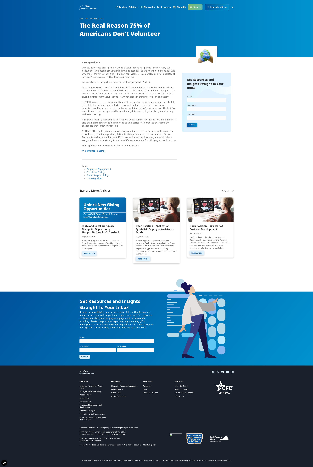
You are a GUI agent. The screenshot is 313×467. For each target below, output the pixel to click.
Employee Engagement (99, 169)
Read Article (90, 253)
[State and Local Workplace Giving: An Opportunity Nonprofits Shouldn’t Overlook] (102, 209)
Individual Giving (95, 172)
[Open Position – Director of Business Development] (210, 209)
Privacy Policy (84, 445)
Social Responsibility (97, 175)
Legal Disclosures (99, 445)
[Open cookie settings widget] (4, 463)
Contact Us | (122, 445)
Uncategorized (94, 178)
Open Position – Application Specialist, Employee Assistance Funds (155, 229)
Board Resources (134, 445)
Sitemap (111, 445)
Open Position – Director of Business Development (206, 227)
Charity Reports (149, 445)
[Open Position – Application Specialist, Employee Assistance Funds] (156, 209)
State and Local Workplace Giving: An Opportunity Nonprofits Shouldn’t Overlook (101, 229)
